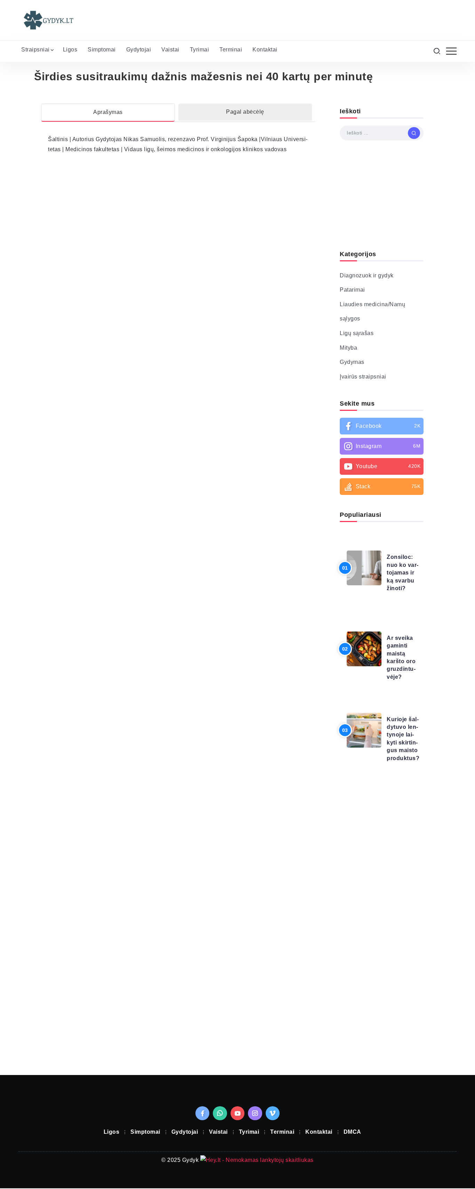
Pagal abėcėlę (245, 112)
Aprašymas (108, 112)
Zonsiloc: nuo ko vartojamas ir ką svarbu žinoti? (402, 572)
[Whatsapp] (220, 1113)
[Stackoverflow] (382, 486)
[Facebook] (382, 426)
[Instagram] (382, 446)
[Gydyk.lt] (48, 20)
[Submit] (414, 133)
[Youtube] (382, 466)
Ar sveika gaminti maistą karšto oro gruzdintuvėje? (401, 657)
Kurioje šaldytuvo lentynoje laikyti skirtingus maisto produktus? (403, 738)
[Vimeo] (273, 1113)
